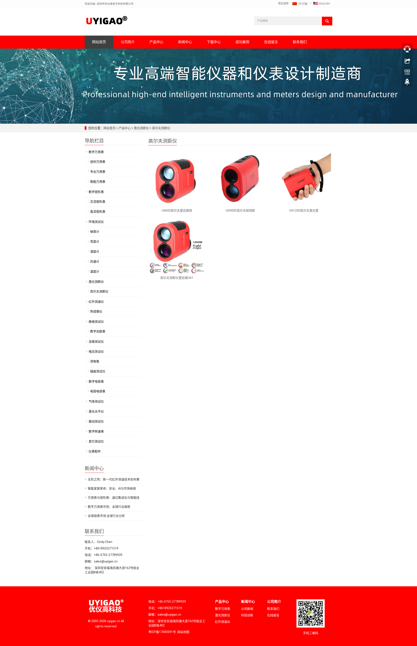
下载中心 (214, 42)
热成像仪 (96, 311)
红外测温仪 (96, 301)
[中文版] (300, 3)
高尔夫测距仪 (160, 128)
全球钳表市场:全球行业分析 (106, 516)
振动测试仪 (96, 421)
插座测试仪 (97, 371)
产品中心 (156, 42)
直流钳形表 (97, 211)
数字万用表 (96, 152)
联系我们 (300, 42)
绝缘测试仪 (96, 321)
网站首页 (99, 42)
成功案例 (242, 42)
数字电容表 (96, 381)
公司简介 (128, 42)
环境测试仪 (96, 222)
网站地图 (183, 632)
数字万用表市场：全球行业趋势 (109, 506)
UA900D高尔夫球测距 (240, 210)
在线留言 (271, 42)
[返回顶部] (407, 83)
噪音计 (94, 231)
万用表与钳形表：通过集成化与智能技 (113, 497)
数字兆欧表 (97, 331)
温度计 (94, 271)
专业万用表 (97, 171)
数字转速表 (96, 431)
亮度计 (94, 241)
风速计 (94, 261)
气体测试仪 (96, 401)
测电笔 (94, 361)
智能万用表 (97, 181)
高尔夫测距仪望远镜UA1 (176, 277)
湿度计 (94, 251)
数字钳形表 (96, 192)
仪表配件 (95, 451)
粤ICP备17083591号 (162, 632)
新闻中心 (185, 42)
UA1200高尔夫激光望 (303, 210)
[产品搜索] (327, 21)
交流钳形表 (97, 201)
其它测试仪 (96, 441)
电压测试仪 (96, 351)
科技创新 (247, 615)
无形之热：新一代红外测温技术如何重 (113, 479)
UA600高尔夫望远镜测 (177, 210)
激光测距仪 (141, 128)
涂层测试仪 (96, 341)
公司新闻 (247, 608)
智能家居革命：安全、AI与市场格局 (112, 488)
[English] (321, 3)
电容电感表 (97, 391)
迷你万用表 (97, 161)
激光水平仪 (96, 411)
